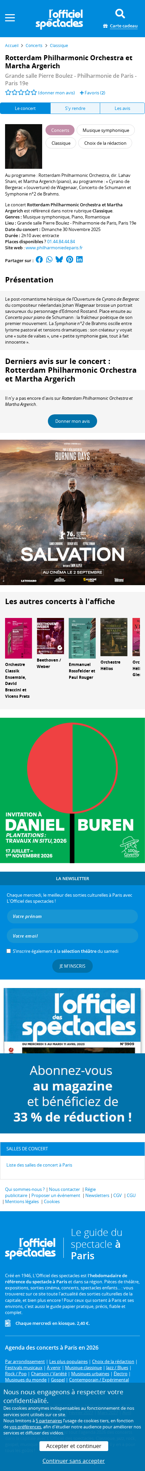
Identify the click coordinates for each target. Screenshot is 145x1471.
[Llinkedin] (79, 260)
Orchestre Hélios (110, 665)
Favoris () (94, 93)
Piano (77, 217)
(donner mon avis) (56, 93)
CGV (117, 1195)
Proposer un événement (55, 1195)
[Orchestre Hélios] (113, 637)
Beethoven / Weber (49, 663)
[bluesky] (59, 260)
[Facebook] (39, 260)
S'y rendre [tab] (75, 108)
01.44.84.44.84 (61, 241)
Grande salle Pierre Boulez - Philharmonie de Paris (66, 223)
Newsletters (97, 1195)
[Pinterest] (69, 260)
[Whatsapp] (49, 260)
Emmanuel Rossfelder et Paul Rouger (82, 671)
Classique (102, 211)
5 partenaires (49, 1421)
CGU (131, 1195)
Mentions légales (22, 1201)
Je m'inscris (72, 966)
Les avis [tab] (122, 108)
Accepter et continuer (74, 1446)
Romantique (97, 217)
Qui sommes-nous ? (25, 1189)
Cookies (52, 1201)
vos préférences (25, 1427)
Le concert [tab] (25, 108)
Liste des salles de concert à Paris (39, 1165)
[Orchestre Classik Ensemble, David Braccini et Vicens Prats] (18, 638)
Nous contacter (64, 1189)
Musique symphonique (46, 217)
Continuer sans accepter (73, 1461)
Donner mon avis (72, 421)
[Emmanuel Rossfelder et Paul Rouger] (82, 638)
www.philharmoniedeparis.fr (54, 248)
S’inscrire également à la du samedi (65, 951)
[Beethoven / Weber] (50, 636)
